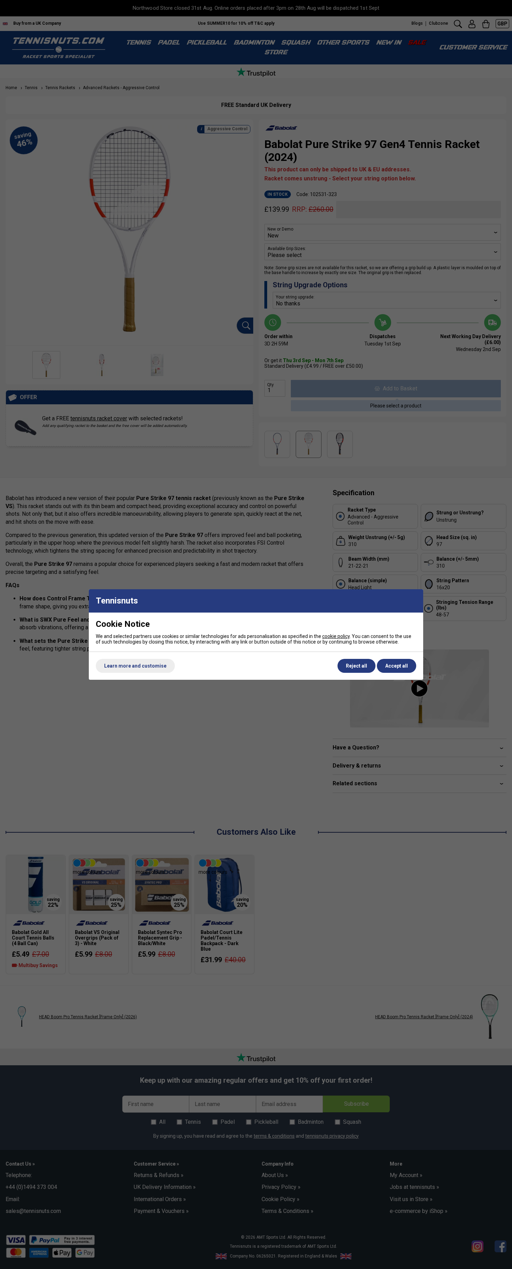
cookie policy (336, 636)
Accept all (396, 666)
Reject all (356, 666)
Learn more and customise (135, 666)
